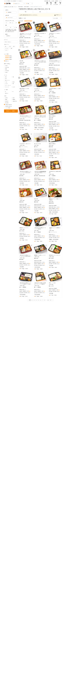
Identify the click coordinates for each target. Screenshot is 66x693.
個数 (6, 25)
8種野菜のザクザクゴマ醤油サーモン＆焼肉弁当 (55, 199)
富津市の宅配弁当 (26, 6)
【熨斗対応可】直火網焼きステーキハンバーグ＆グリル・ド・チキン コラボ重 (55, 61)
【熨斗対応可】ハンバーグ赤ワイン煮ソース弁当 (55, 34)
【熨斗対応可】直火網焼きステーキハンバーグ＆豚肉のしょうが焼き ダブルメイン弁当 (25, 283)
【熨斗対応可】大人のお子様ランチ (40, 33)
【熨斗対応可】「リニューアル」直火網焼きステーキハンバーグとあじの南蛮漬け (25, 34)
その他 (5, 95)
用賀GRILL (36, 65)
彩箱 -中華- (36, 198)
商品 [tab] (25, 11)
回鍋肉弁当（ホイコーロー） (24, 227)
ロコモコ (21, 198)
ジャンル (5, 75)
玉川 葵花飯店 (22, 230)
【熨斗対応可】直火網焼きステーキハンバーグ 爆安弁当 (40, 228)
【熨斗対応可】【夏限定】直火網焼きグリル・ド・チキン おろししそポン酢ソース (40, 116)
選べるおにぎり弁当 (37, 143)
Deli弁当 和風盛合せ (52, 115)
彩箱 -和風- (21, 60)
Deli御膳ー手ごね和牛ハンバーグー (40, 255)
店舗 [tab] (40, 11)
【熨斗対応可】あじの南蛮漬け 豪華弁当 (55, 172)
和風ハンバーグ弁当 (52, 282)
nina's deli (21, 63)
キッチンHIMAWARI (52, 92)
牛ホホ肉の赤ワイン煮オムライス (25, 143)
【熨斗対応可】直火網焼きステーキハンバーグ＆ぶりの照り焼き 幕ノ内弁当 (25, 172)
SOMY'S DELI (52, 203)
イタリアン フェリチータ (38, 36)
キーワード (6, 39)
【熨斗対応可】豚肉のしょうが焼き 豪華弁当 (55, 89)
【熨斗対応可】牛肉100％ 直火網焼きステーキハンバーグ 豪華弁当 (40, 283)
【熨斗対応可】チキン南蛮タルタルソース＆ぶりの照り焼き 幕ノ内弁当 (40, 61)
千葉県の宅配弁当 (20, 6)
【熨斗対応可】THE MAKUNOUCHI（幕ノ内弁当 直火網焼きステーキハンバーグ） (40, 172)
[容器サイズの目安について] (9, 63)
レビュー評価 (6, 54)
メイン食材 (6, 89)
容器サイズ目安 (6, 63)
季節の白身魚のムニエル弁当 (24, 88)
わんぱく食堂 (52, 285)
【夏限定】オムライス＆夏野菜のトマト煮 (55, 228)
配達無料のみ (8, 35)
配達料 (6, 34)
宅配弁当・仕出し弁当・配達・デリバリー (11, 6)
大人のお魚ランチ (37, 88)
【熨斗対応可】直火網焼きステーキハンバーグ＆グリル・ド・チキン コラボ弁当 (25, 116)
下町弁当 (36, 146)
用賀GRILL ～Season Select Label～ (25, 37)
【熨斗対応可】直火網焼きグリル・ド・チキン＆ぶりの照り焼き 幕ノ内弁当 (25, 256)
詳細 (29, 41)
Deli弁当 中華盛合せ (52, 143)
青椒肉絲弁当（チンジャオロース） (55, 255)
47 (50, 300)
